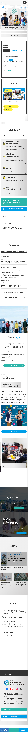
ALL (7, 50)
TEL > (13, 699)
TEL (13, 703)
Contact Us (5, 712)
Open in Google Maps (8, 635)
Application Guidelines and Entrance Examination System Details (12, 202)
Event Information (23, 730)
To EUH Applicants (14, 35)
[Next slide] (24, 93)
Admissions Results (14, 31)
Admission (14, 730)
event (21, 50)
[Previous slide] (3, 93)
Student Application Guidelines (10, 297)
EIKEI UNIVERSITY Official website (10, 716)
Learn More (14, 431)
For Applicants (6, 216)
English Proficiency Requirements (10, 213)
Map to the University (9, 632)
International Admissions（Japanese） (12, 720)
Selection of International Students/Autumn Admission (13, 293)
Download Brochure (7, 709)
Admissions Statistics (8, 220)
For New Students (7, 223)
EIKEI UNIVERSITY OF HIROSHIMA (5, 730)
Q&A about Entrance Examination (13, 209)
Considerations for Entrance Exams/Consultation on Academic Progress (12, 228)
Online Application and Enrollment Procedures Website (14, 28)
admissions (14, 50)
